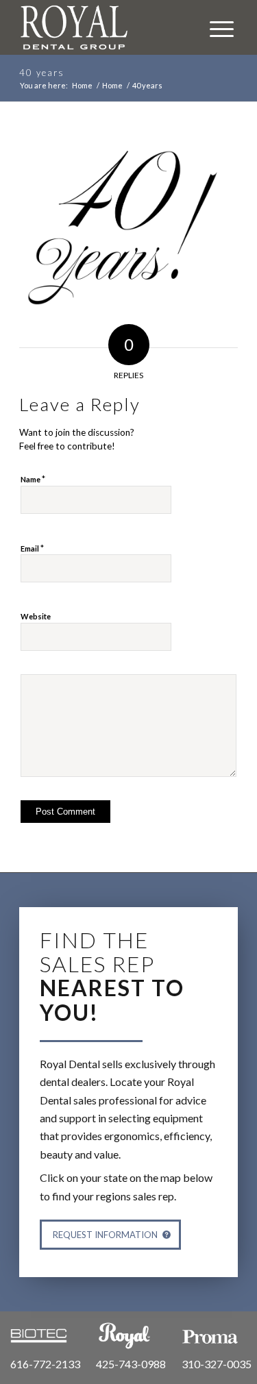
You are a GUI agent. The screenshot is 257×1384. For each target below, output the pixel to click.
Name (33, 478)
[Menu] (215, 27)
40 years (41, 72)
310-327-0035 (217, 1363)
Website (36, 616)
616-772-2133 (45, 1363)
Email (32, 548)
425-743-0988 (131, 1363)
